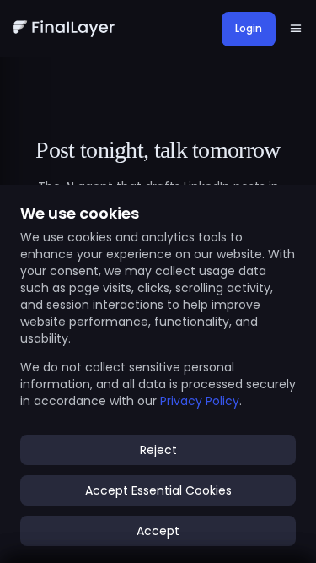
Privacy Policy (199, 400)
